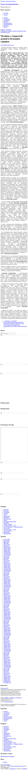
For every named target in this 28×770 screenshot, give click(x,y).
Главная (6, 17)
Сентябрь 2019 (7, 650)
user (13, 45)
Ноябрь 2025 (7, 551)
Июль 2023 (6, 589)
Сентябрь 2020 (7, 634)
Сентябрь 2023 (7, 586)
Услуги (5, 27)
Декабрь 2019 (7, 646)
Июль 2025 (6, 556)
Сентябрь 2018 (7, 666)
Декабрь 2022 (7, 598)
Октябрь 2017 (7, 681)
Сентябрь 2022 (7, 602)
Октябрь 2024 (7, 568)
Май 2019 (6, 655)
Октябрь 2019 (7, 649)
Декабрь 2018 (7, 662)
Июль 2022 (6, 605)
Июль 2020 (6, 637)
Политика (6, 510)
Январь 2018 (7, 677)
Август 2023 (7, 587)
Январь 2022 (7, 613)
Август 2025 (7, 555)
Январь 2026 (7, 548)
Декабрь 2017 (7, 678)
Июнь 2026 (6, 542)
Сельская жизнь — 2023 (10, 525)
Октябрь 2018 (7, 665)
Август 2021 (7, 619)
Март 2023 (6, 594)
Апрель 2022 (7, 609)
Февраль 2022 (7, 611)
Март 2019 (6, 658)
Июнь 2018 (6, 670)
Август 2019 (7, 651)
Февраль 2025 (7, 563)
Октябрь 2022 (7, 601)
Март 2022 (6, 610)
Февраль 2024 (7, 579)
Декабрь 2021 (7, 614)
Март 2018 (6, 674)
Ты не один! (7, 528)
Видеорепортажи (8, 24)
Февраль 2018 (7, 675)
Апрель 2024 (7, 576)
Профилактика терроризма (7, 756)
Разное (5, 520)
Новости (6, 21)
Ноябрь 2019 (7, 647)
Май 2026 (6, 543)
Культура (6, 513)
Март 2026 (6, 546)
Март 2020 (6, 642)
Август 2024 (7, 571)
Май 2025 (6, 559)
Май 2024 (6, 575)
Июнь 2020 (6, 638)
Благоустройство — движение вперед (13, 527)
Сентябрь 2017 (7, 682)
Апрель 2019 (7, 657)
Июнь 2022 (6, 606)
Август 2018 (7, 667)
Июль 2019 (6, 653)
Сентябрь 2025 (7, 554)
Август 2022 (7, 603)
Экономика (6, 512)
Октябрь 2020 (7, 633)
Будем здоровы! (8, 531)
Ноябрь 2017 (7, 679)
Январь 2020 (7, 645)
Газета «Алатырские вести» (9, 4)
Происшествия (7, 518)
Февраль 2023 (7, 595)
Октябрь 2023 (7, 584)
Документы (6, 20)
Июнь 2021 (6, 622)
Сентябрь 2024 (7, 570)
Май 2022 (6, 607)
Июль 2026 (6, 540)
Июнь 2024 (6, 574)
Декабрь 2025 (7, 550)
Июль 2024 (6, 572)
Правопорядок (7, 533)
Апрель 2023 (7, 593)
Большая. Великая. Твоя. (10, 521)
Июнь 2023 (6, 590)
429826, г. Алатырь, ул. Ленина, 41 (13, 697)
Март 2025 (6, 562)
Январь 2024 (7, 580)
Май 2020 (6, 639)
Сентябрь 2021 (7, 618)
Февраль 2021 (7, 627)
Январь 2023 (7, 597)
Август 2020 (7, 635)
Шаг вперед (7, 532)
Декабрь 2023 (7, 582)
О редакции (7, 19)
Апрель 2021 (7, 625)
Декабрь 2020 (7, 630)
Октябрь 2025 (7, 552)
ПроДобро (3, 32)
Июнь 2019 (6, 654)
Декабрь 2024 (7, 566)
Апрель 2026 (7, 544)
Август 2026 (7, 539)
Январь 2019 (7, 661)
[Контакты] (4, 688)
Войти (5, 762)
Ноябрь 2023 (7, 583)
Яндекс (8, 32)
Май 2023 (6, 591)
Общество (6, 509)
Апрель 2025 (7, 560)
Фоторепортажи (8, 23)
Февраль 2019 (7, 659)
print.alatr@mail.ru (8, 701)
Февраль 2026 (7, 547)
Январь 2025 (7, 564)
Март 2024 (6, 578)
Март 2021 (6, 626)
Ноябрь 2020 (7, 631)
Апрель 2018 (7, 673)
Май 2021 (6, 623)
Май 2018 (6, 671)
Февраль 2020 (7, 643)
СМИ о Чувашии (8, 524)
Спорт (5, 514)
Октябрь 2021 (7, 617)
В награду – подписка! (10, 321)
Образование (7, 516)
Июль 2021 (6, 621)
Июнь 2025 (6, 558)
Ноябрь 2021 (7, 615)
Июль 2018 (6, 669)
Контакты (6, 25)
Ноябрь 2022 (7, 599)
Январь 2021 (7, 629)
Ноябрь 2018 (7, 663)
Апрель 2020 (7, 641)
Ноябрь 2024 (7, 567)
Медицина (6, 517)
